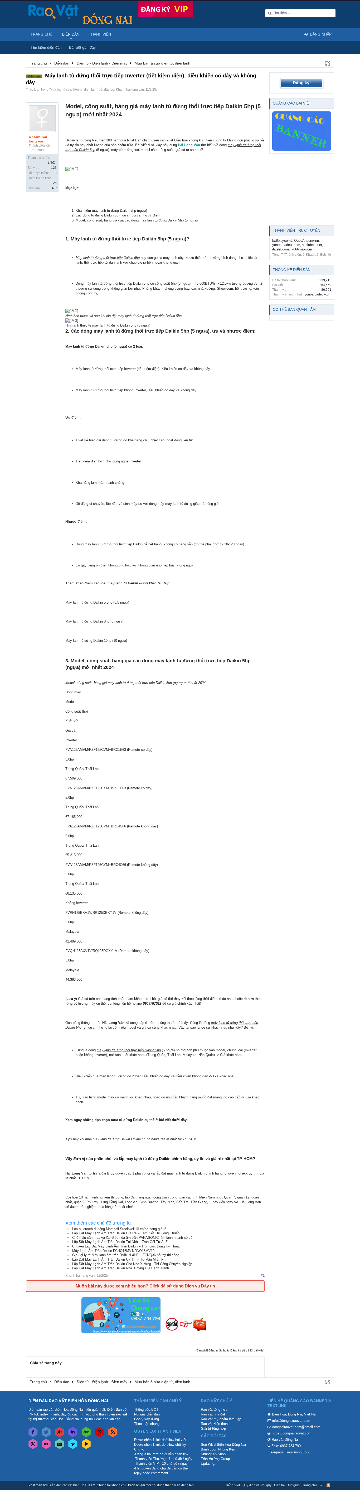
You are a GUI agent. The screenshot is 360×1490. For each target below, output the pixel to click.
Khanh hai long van (130, 89)
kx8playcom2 (282, 241)
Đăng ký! (302, 83)
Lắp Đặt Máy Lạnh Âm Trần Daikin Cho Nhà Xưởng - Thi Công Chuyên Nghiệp (132, 1264)
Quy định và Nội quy (256, 1485)
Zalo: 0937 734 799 (286, 1446)
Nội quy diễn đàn (147, 1414)
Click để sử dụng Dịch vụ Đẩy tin (182, 1286)
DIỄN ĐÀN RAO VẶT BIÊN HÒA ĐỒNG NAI (68, 1401)
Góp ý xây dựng (146, 1419)
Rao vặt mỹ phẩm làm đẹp (221, 1419)
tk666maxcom (301, 249)
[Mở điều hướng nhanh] (327, 63)
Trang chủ (41, 34)
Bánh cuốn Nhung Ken (218, 1449)
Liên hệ (279, 1485)
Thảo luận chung (146, 1424)
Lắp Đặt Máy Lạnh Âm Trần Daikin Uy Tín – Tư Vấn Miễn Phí (119, 1259)
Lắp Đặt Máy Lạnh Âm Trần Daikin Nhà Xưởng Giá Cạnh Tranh (120, 1268)
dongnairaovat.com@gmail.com (296, 1427)
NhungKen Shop (213, 1454)
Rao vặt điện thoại (214, 1424)
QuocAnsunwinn (306, 241)
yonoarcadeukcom (286, 245)
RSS (328, 1485)
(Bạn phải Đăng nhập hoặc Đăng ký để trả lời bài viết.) (230, 1350)
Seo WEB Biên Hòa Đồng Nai (223, 1445)
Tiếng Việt (232, 1485)
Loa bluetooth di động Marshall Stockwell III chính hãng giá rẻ (119, 1229)
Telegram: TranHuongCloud (289, 1452)
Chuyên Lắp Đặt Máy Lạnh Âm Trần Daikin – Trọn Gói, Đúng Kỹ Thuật (126, 1246)
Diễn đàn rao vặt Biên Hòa (67, 1485)
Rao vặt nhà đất (213, 1414)
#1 (263, 1275)
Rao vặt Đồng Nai (285, 1440)
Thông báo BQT (146, 1410)
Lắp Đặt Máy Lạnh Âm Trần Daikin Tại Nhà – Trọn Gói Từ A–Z (120, 1242)
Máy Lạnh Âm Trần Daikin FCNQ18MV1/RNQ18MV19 (113, 1251)
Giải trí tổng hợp (213, 1428)
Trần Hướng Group (215, 1459)
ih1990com (280, 249)
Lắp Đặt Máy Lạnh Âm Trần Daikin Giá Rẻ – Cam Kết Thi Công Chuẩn (125, 1233)
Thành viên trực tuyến (296, 230)
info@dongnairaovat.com (291, 1421)
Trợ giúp (294, 1485)
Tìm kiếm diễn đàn (46, 47)
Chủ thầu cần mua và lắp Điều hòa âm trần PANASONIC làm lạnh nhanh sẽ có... (134, 1238)
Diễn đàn (70, 34)
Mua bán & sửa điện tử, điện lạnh (74, 89)
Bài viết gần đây (82, 47)
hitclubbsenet (312, 245)
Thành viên (100, 34)
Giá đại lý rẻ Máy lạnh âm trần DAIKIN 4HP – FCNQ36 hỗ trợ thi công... (127, 1255)
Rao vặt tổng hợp (214, 1410)
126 (54, 168)
